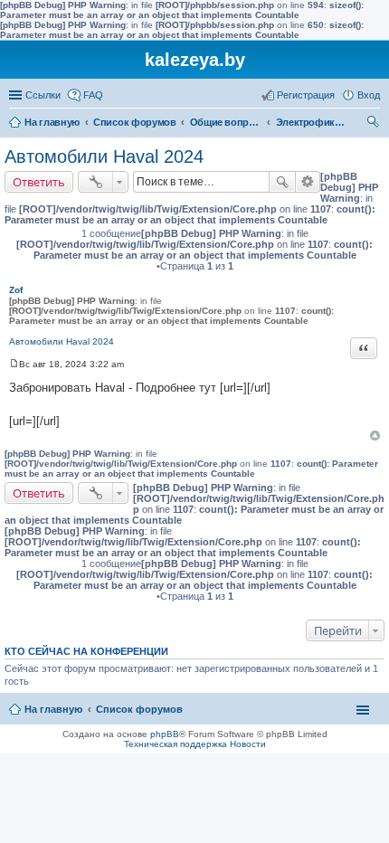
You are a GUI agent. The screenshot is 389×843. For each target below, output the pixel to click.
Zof (16, 290)
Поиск (282, 182)
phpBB (164, 734)
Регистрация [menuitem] (306, 95)
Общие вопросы (226, 122)
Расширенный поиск (308, 182)
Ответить (39, 182)
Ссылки (43, 95)
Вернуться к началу (375, 435)
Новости (248, 744)
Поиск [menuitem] (374, 124)
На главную (52, 122)
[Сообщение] (14, 364)
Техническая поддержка (175, 744)
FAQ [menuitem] (93, 95)
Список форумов (134, 122)
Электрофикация (312, 122)
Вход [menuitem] (368, 95)
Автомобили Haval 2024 (104, 156)
